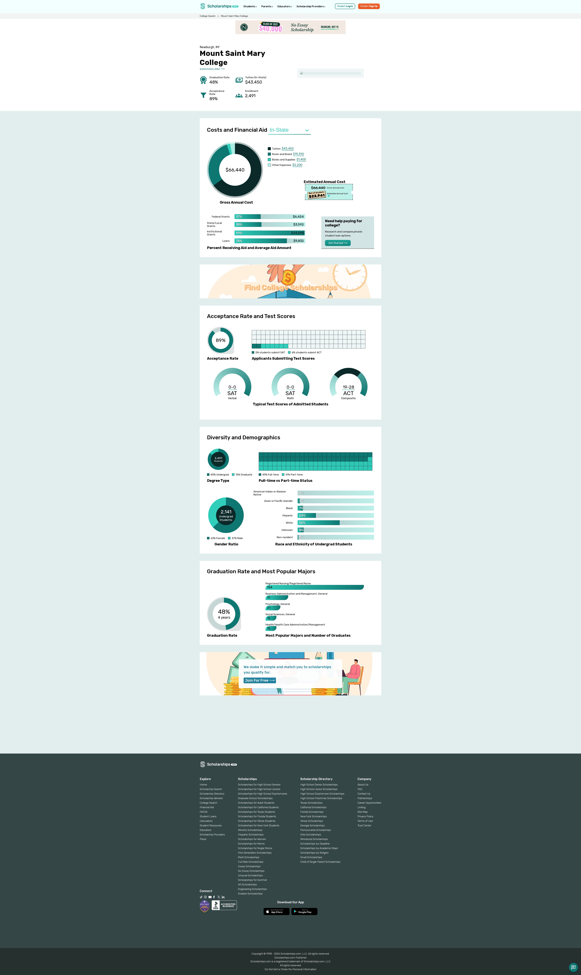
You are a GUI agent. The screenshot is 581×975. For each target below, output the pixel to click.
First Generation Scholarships (255, 852)
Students (249, 6)
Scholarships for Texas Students (256, 811)
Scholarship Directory (212, 793)
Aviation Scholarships (250, 893)
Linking (362, 807)
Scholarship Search (211, 789)
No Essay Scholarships (251, 870)
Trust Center (364, 825)
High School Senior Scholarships (319, 784)
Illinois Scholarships (311, 820)
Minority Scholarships (250, 829)
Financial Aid (207, 807)
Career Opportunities (369, 802)
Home (203, 784)
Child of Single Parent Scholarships (320, 861)
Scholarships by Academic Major (319, 848)
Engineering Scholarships (252, 889)
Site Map (363, 811)
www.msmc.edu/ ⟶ (212, 68)
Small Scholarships (311, 857)
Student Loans (208, 816)
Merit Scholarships (248, 857)
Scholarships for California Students (258, 807)
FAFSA (203, 811)
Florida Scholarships (312, 811)
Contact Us (364, 793)
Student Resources (211, 825)
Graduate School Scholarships (255, 798)
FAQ (360, 789)
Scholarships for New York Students (258, 825)
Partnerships (365, 798)
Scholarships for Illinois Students (257, 820)
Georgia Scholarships (312, 825)
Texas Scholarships (311, 802)
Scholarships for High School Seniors (259, 784)
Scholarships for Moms (251, 843)
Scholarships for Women (252, 839)
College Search (207, 16)
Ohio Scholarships (310, 834)
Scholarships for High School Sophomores (262, 793)
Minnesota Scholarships (314, 839)
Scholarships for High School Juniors (259, 789)
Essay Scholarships (249, 866)
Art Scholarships (247, 884)
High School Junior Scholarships (319, 789)
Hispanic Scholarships (251, 834)
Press (203, 839)
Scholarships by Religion (314, 852)
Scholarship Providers (310, 6)
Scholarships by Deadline (315, 843)
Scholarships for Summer (252, 879)
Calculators (206, 820)
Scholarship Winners (211, 798)
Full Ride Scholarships (250, 861)
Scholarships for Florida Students (257, 816)
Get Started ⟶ (337, 242)
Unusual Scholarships (250, 875)
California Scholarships (313, 807)
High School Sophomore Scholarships (322, 793)
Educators (284, 6)
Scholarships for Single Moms (255, 848)
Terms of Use (365, 820)
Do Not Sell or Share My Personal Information (290, 969)
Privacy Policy (365, 816)
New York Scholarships (313, 816)
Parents (266, 6)
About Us (363, 784)
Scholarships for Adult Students (256, 802)
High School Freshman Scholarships (321, 798)
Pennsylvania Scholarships (315, 829)
